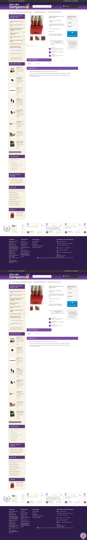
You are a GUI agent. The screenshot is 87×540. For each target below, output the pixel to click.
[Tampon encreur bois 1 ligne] (12, 124)
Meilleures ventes (15, 64)
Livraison (12, 161)
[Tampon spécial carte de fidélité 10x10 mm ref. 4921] (12, 112)
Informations (14, 156)
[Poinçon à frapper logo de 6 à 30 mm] (12, 144)
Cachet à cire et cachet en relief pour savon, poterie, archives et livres (16, 58)
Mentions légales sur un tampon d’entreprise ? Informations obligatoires (25, 254)
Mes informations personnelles (38, 245)
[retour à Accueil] (10, 12)
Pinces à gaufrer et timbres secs (16, 43)
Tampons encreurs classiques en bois (16, 25)
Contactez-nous (67, 0)
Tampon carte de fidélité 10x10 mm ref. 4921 (20, 110)
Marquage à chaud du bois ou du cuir (16, 54)
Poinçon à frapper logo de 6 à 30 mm (20, 142)
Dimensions (70, 26)
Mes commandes (36, 241)
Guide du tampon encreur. (15, 159)
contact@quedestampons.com (67, 252)
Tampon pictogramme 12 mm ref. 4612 (20, 99)
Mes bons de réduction (37, 247)
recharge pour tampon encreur (15, 201)
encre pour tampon (12, 199)
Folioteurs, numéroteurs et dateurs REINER (16, 41)
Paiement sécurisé (14, 168)
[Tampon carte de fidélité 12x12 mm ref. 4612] (12, 101)
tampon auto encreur (13, 192)
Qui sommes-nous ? (14, 166)
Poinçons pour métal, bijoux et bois (17, 50)
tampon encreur (12, 190)
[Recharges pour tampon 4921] (12, 80)
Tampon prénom (20, 131)
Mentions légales (14, 163)
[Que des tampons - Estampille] (20, 6)
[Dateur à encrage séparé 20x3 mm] (12, 70)
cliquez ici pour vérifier (69, 257)
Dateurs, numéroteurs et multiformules (14, 34)
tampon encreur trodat (13, 196)
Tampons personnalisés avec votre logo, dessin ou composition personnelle (16, 29)
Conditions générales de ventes (16, 164)
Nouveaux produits (24, 242)
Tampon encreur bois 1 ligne (20, 122)
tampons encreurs (20, 190)
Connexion (75, 0)
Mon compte (36, 239)
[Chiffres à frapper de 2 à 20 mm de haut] (31, 38)
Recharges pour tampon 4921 (20, 78)
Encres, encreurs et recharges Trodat (15, 37)
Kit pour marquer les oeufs (20, 68)
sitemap (22, 256)
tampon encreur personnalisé (14, 197)
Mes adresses (35, 244)
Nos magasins (13, 170)
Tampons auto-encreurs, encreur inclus (16, 22)
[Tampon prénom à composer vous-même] (12, 134)
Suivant (27, 44)
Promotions (23, 241)
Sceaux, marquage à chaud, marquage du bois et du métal (15, 47)
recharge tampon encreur (14, 203)
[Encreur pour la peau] (12, 90)
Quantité (69, 22)
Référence (51, 20)
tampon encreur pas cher (14, 194)
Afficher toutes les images (31, 45)
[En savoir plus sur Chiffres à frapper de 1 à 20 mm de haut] (12, 215)
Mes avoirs (35, 242)
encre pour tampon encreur (14, 204)
